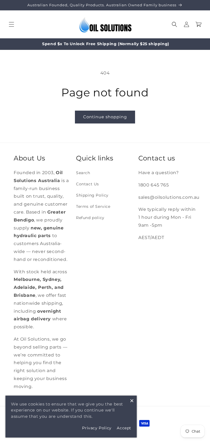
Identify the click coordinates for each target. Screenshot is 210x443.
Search (83, 172)
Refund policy (90, 217)
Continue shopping (105, 116)
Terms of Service (93, 206)
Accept (124, 427)
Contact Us (87, 184)
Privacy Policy (96, 427)
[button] (11, 24)
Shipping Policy (92, 195)
